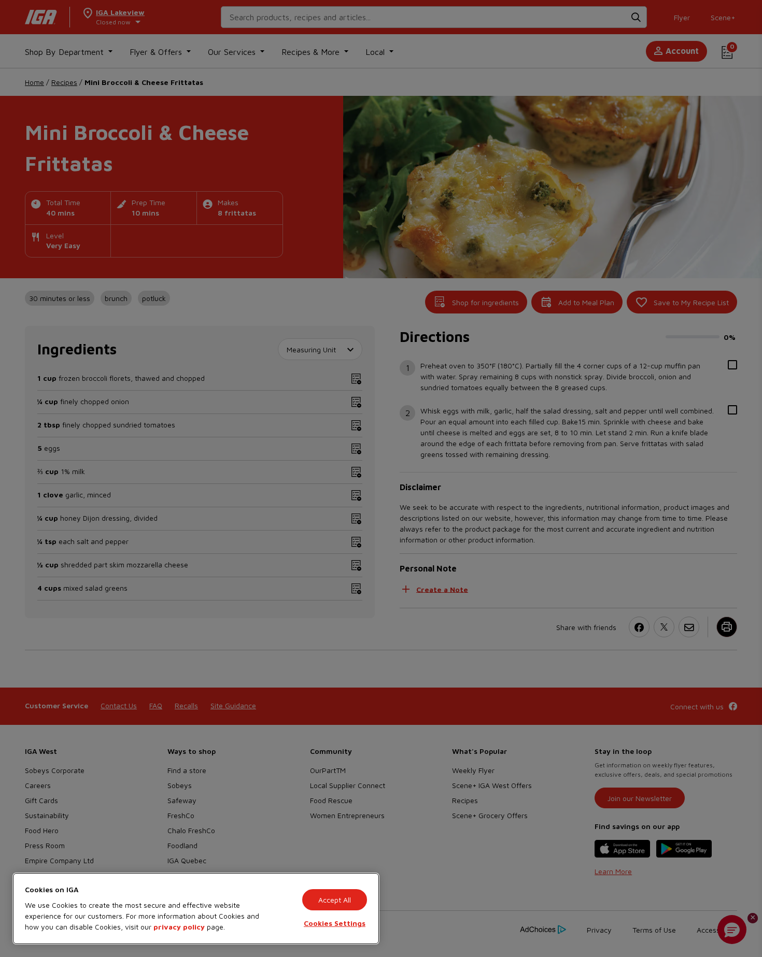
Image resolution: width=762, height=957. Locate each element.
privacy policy (179, 926)
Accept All (334, 899)
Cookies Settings (334, 923)
